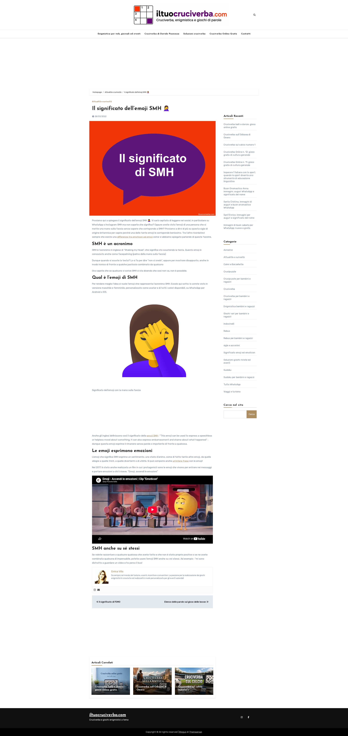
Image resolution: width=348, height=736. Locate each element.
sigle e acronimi (232, 345)
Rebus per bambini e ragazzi (238, 338)
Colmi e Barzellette (234, 264)
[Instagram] (95, 590)
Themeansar (195, 732)
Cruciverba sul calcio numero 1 (240, 144)
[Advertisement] (174, 64)
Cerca (252, 414)
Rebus (227, 331)
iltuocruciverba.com (107, 715)
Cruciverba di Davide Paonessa (162, 34)
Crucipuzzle (230, 271)
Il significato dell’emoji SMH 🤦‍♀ (131, 108)
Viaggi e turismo (232, 391)
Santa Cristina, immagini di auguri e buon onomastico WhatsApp (238, 204)
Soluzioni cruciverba (194, 34)
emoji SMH (152, 435)
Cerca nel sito (233, 405)
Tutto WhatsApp (232, 384)
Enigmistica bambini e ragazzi (239, 306)
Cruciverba (229, 289)
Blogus (182, 732)
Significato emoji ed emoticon (239, 352)
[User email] (98, 590)
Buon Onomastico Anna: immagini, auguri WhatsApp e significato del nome (239, 191)
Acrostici (228, 250)
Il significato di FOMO (109, 602)
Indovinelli (229, 324)
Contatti (246, 34)
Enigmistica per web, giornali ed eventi (119, 34)
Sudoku (228, 370)
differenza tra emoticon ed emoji (135, 236)
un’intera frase (181, 461)
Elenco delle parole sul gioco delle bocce (185, 602)
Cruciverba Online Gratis (223, 34)
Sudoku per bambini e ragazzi (239, 377)
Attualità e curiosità (102, 102)
